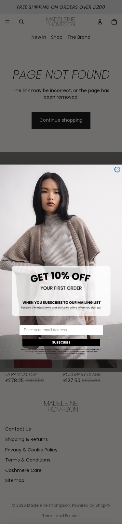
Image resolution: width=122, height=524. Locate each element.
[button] (61, 346)
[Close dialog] (117, 169)
